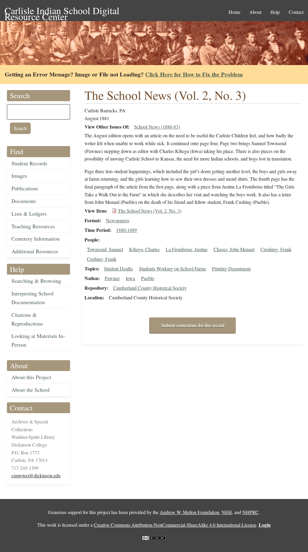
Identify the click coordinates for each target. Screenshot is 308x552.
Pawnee (112, 278)
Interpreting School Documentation (32, 298)
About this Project (31, 377)
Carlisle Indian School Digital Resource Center (62, 11)
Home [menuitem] (234, 12)
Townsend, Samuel (105, 249)
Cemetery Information (35, 238)
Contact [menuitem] (296, 12)
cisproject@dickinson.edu (35, 475)
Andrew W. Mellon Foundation (189, 512)
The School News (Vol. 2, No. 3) (149, 210)
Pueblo (147, 278)
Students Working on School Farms (172, 268)
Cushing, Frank (101, 259)
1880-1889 (126, 230)
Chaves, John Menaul (234, 249)
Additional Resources (34, 251)
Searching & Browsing (36, 280)
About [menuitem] (255, 12)
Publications (24, 188)
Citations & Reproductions (27, 319)
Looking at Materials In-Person (38, 340)
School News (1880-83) (157, 126)
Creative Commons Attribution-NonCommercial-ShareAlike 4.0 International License (175, 525)
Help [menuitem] (275, 12)
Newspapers (117, 220)
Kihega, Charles (144, 249)
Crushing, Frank (275, 249)
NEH (227, 512)
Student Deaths (118, 268)
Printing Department (231, 268)
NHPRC (250, 512)
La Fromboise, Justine (187, 249)
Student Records (29, 163)
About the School (30, 389)
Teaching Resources (33, 226)
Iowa (130, 278)
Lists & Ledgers (29, 213)
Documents (23, 200)
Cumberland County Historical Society (150, 288)
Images (19, 175)
